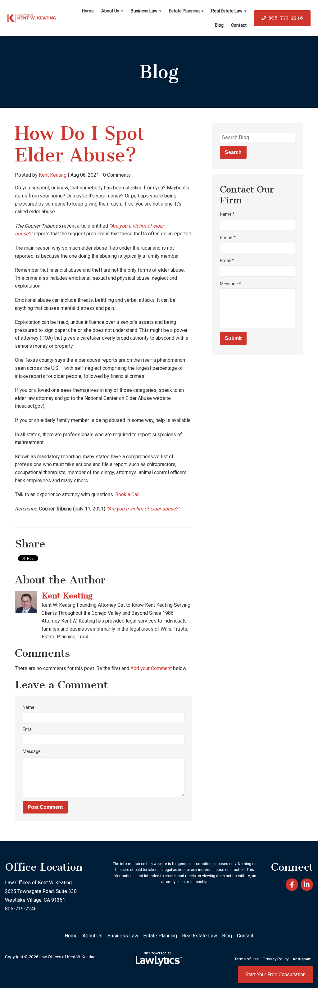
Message (32, 751)
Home (88, 10)
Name (28, 707)
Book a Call (127, 494)
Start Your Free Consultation (275, 974)
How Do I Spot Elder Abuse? (80, 144)
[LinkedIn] (307, 884)
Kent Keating (52, 175)
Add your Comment (151, 668)
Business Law (144, 10)
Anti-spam (302, 958)
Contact (239, 25)
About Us (110, 10)
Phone (228, 237)
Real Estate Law (227, 10)
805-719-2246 (285, 18)
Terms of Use (246, 958)
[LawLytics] (159, 959)
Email (28, 729)
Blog (219, 25)
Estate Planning (184, 10)
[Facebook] (292, 884)
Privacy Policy (275, 958)
